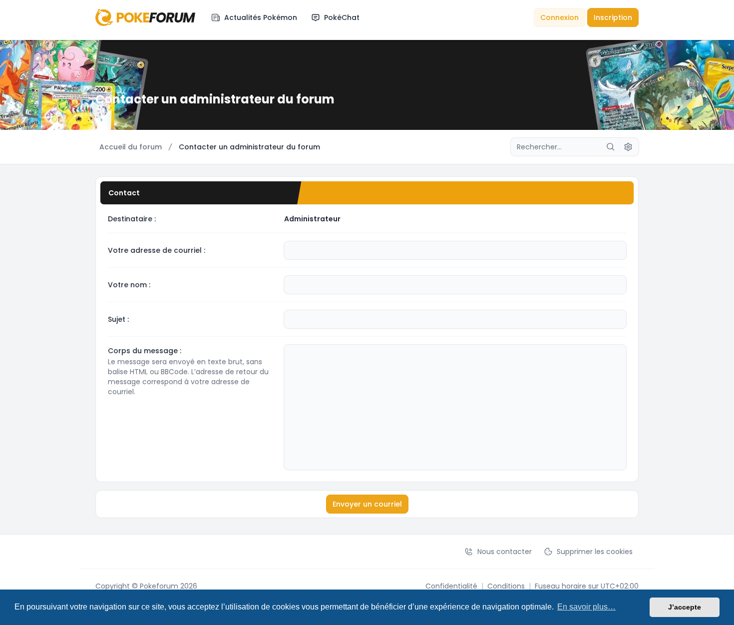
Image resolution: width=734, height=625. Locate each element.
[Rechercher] (610, 146)
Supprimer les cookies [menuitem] (595, 552)
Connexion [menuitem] (559, 17)
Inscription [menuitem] (613, 17)
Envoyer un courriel (367, 504)
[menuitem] (254, 17)
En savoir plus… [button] (586, 607)
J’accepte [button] (684, 607)
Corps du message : (144, 351)
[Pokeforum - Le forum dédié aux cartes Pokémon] (145, 17)
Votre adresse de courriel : (156, 250)
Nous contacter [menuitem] (504, 552)
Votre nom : (129, 285)
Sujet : (118, 319)
